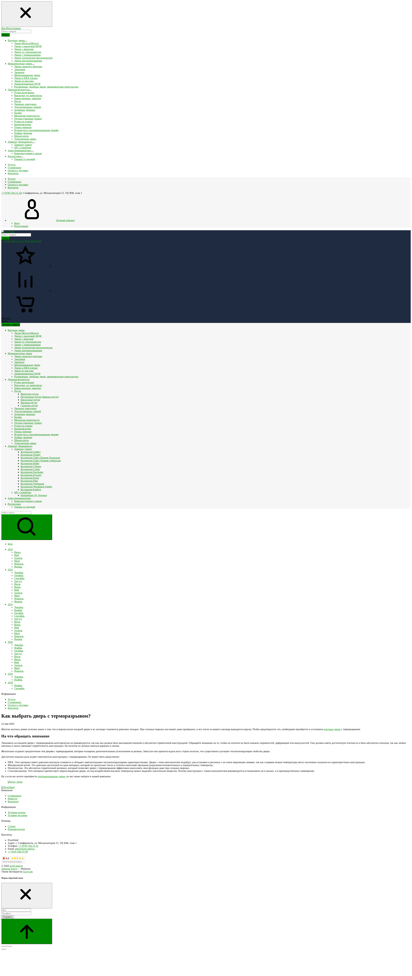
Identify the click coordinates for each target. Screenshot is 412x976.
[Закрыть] (26, 895)
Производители (16, 829)
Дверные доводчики (25, 104)
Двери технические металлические (33, 57)
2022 (10, 569)
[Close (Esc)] (2, 946)
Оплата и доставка (18, 184)
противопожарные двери (51, 776)
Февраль (18, 563)
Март (17, 561)
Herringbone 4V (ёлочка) (34, 495)
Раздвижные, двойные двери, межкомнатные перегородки (46, 86)
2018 (10, 682)
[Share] (5, 946)
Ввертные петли (30, 394)
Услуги (11, 178)
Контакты (13, 187)
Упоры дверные (23, 127)
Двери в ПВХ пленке (26, 78)
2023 (10, 549)
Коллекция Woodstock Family (36, 486)
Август (18, 581)
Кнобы (18, 113)
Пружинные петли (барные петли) (40, 396)
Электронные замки (25, 139)
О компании (14, 181)
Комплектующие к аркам (28, 153)
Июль (17, 584)
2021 (10, 604)
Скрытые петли (29, 405)
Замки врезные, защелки (27, 98)
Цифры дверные (23, 133)
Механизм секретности (27, 115)
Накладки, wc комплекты (28, 95)
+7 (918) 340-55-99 (31, 241)
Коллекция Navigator (32, 472)
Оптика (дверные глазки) (28, 118)
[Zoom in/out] (10, 946)
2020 (10, 642)
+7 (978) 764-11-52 (11, 193)
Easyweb (28, 871)
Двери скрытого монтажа (28, 66)
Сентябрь (19, 578)
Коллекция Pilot (29, 480)
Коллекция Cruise (30, 469)
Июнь (17, 552)
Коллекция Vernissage (32, 483)
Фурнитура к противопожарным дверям (36, 130)
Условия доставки (17, 815)
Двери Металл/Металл (26, 43)
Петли (17, 101)
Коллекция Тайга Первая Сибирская (41, 460)
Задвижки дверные (24, 110)
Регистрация (14, 28)
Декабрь (18, 572)
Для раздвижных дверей (27, 107)
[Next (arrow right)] (5, 949)
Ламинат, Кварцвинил (20, 446)
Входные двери (16, 330)
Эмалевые (19, 69)
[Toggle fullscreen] (7, 946)
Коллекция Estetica (31, 489)
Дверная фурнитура (18, 379)
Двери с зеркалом (23, 49)
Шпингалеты (21, 136)
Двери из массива (24, 81)
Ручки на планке (23, 121)
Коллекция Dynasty (31, 475)
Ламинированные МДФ (27, 84)
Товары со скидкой (24, 159)
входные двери (332, 729)
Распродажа (14, 504)
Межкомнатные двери (20, 353)
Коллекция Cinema (31, 466)
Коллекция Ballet (30, 463)
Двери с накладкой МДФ (28, 46)
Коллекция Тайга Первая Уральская (40, 457)
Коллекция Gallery (31, 452)
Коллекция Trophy (31, 454)
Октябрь (18, 575)
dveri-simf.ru (16, 865)
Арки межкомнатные (19, 498)
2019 (10, 674)
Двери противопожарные (28, 60)
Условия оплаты (16, 812)
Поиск (5, 35)
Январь (18, 566)
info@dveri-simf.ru (24, 848)
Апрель (18, 558)
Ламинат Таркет (23, 144)
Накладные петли (30, 399)
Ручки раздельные (24, 92)
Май (16, 555)
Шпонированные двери (27, 75)
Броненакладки (22, 124)
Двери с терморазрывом (27, 55)
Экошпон (19, 72)
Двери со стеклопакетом (27, 52)
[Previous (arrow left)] (2, 949)
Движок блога (9, 868)
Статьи (11, 826)
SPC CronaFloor (22, 147)
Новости (12, 798)
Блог (10, 544)
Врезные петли (29, 402)
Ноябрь (18, 610)
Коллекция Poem (30, 478)
